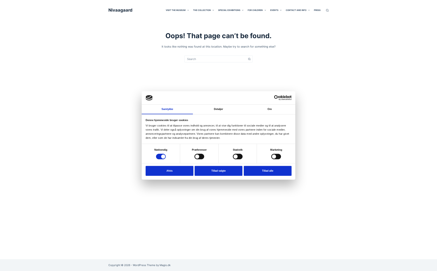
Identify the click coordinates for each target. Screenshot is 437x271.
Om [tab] (269, 109)
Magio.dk (165, 265)
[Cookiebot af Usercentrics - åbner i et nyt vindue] (277, 97)
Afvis (169, 170)
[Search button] (249, 59)
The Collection (202, 10)
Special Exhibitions (229, 10)
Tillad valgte (218, 170)
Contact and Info (296, 10)
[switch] (199, 156)
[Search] (327, 10)
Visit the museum (176, 10)
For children (255, 10)
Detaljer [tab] (218, 109)
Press (317, 10)
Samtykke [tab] (167, 109)
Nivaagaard (120, 10)
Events (274, 10)
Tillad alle (267, 170)
